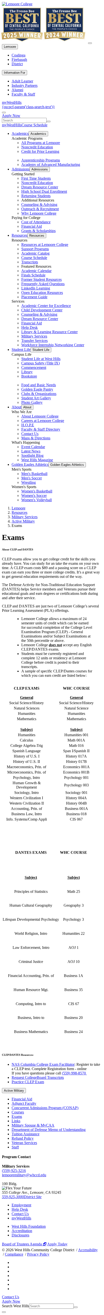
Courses (18, 1112)
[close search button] (4, 1312)
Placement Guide (34, 297)
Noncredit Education (37, 147)
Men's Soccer (31, 478)
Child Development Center (41, 310)
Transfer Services (34, 341)
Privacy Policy (38, 1254)
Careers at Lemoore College (42, 421)
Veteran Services (24, 1143)
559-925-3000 (13, 1197)
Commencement (33, 367)
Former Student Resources (41, 279)
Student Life (21, 349)
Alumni (17, 90)
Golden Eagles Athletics (30, 464)
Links (16, 1121)
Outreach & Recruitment (40, 209)
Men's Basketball (34, 474)
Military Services (34, 336)
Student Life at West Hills (40, 359)
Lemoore (10, 46)
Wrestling (28, 482)
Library (27, 372)
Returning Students (36, 196)
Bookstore (29, 376)
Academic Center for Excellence (46, 306)
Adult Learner (22, 81)
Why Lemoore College (38, 213)
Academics (20, 133)
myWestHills (12, 102)
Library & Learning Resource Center (49, 332)
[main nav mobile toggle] (90, 43)
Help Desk (29, 327)
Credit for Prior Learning (40, 151)
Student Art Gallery (36, 398)
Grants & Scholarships (38, 231)
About (16, 407)
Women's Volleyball (36, 500)
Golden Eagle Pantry (37, 389)
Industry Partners (24, 85)
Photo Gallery (32, 402)
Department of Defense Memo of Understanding (49, 1130)
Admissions (21, 169)
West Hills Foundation (29, 1226)
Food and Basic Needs (38, 385)
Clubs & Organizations (38, 394)
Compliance (14, 1254)
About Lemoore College (40, 416)
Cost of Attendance (36, 222)
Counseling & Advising (39, 204)
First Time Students (36, 178)
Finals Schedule (33, 275)
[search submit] (49, 121)
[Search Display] (4, 112)
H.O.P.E (27, 425)
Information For (14, 72)
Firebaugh (19, 59)
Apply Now (11, 115)
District (17, 64)
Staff (15, 1147)
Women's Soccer (34, 495)
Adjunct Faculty (24, 1103)
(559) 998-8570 (74, 1073)
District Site (33, 1197)
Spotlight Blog (32, 455)
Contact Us (29, 434)
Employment (21, 1205)
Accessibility (88, 1250)
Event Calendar (33, 447)
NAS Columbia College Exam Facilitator (43, 1064)
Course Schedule (34, 125)
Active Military (23, 521)
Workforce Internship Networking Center (52, 345)
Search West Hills (15, 1306)
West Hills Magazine (37, 460)
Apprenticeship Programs (40, 160)
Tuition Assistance (25, 1134)
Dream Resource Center (39, 187)
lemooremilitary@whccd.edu (24, 1175)
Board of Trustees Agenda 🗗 (24, 1244)
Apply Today (57, 1244)
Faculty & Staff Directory (40, 429)
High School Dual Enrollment (44, 191)
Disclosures (20, 1235)
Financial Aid (31, 226)
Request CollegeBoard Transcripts (38, 1077)
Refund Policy (23, 1138)
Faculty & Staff (23, 94)
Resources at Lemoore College (44, 244)
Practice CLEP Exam (28, 1082)
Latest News (30, 451)
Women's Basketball (36, 491)
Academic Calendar (36, 271)
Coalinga (18, 55)
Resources (19, 235)
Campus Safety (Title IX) (40, 363)
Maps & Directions (35, 438)
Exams (17, 1116)
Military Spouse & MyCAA (33, 1125)
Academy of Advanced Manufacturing (50, 164)
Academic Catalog (35, 253)
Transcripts (29, 262)
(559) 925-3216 (14, 1171)
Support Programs (35, 249)
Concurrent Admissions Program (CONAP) (45, 1108)
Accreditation (22, 1231)
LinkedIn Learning (35, 288)
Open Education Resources (42, 292)
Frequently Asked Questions (43, 284)
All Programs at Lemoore (40, 143)
